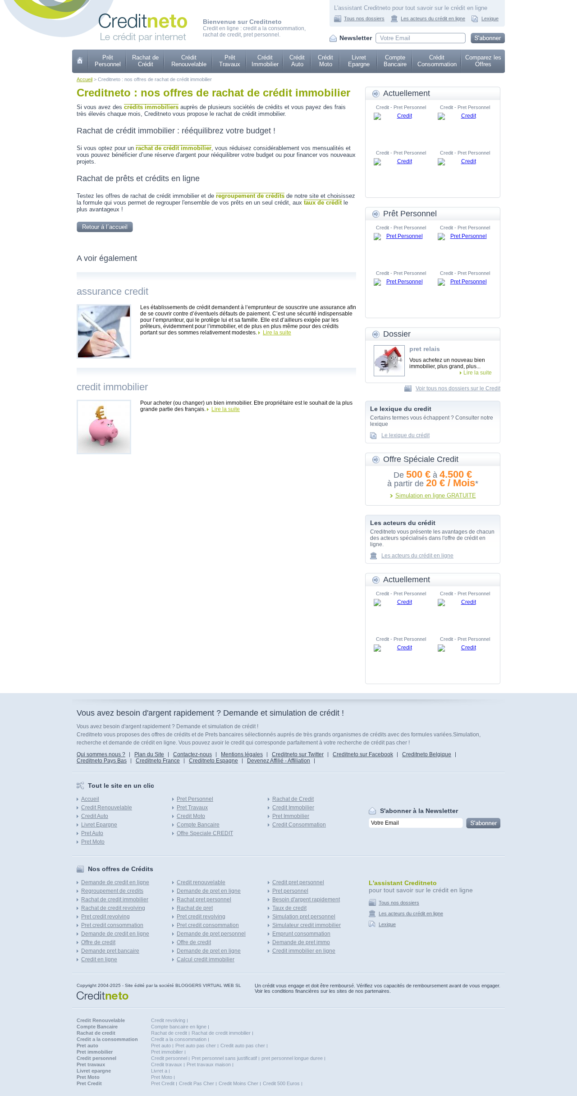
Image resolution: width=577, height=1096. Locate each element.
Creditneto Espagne (213, 761)
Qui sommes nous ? (101, 754)
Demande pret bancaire (110, 951)
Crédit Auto (297, 61)
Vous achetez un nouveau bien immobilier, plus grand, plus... (447, 363)
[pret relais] (389, 360)
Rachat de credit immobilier (114, 899)
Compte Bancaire (395, 61)
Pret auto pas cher (195, 1045)
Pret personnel (290, 891)
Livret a (159, 1070)
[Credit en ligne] (143, 12)
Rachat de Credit (293, 799)
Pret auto (161, 1045)
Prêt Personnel (108, 61)
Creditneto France (158, 761)
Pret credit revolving (105, 916)
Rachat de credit (169, 1033)
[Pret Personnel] (401, 246)
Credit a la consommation (178, 1039)
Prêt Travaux (229, 61)
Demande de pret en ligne (209, 891)
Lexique (490, 18)
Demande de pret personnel (211, 934)
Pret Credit (162, 1083)
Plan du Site (149, 754)
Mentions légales (242, 754)
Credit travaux (166, 1064)
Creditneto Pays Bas (102, 761)
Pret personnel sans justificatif (224, 1058)
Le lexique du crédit (405, 435)
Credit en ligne (99, 959)
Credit (80, 61)
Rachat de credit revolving (113, 908)
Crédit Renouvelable (188, 61)
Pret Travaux (192, 807)
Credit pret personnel (298, 882)
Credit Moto (191, 816)
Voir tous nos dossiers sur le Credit (458, 388)
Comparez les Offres (483, 61)
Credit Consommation (299, 825)
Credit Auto (94, 816)
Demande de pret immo (301, 942)
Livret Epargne (359, 61)
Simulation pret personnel (303, 916)
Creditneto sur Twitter (298, 754)
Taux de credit (289, 908)
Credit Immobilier (293, 807)
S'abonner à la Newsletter (419, 810)
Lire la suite (277, 332)
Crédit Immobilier (265, 61)
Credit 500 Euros (281, 1083)
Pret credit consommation (112, 925)
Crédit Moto (325, 61)
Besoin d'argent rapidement (306, 899)
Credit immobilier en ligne (303, 951)
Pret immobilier (167, 1052)
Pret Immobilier (290, 816)
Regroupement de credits (112, 891)
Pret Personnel (195, 799)
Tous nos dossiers (364, 18)
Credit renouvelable (201, 882)
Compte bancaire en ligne (178, 1026)
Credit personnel (169, 1058)
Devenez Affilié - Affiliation (278, 761)
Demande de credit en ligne (115, 882)
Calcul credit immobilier (205, 959)
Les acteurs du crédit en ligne (433, 18)
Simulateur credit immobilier (306, 925)
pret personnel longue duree (292, 1058)
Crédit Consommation (437, 61)
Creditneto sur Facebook (363, 754)
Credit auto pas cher (242, 1045)
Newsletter (355, 37)
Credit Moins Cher (238, 1083)
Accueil (84, 79)
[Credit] (401, 126)
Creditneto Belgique (426, 754)
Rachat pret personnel (204, 899)
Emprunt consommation (301, 934)
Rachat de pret (195, 908)
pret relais (424, 348)
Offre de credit (98, 942)
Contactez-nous (192, 754)
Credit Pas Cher (196, 1083)
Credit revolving (168, 1020)
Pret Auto (92, 833)
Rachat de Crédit (145, 61)
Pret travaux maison (209, 1064)
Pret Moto (93, 842)
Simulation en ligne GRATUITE (435, 495)
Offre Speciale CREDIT (205, 833)
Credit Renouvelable (106, 807)
